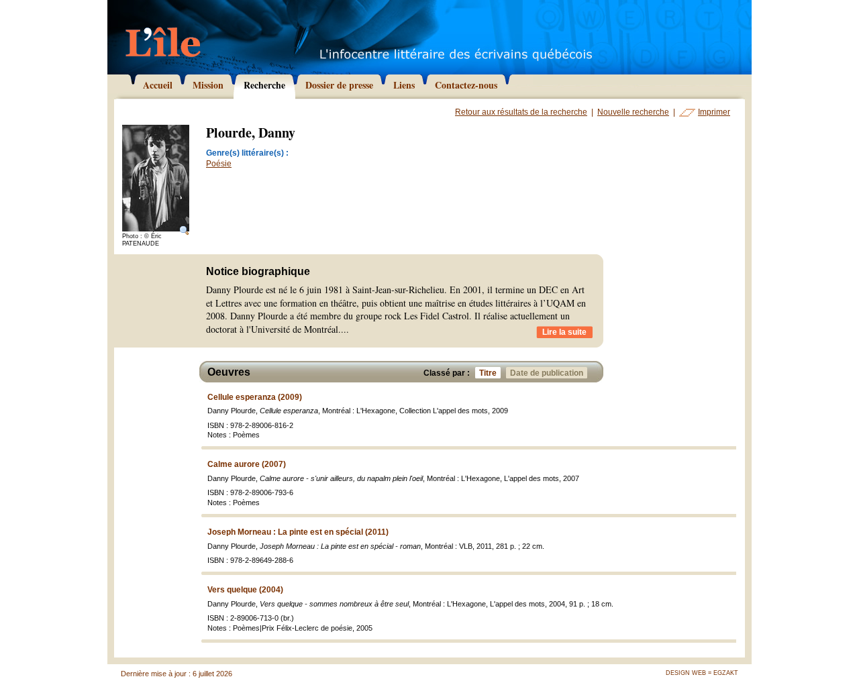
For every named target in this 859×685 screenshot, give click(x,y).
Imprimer (714, 112)
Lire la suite (564, 332)
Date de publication (546, 373)
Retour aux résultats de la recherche (521, 112)
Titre (488, 373)
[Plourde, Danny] (155, 179)
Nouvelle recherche (633, 112)
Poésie (219, 163)
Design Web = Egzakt (702, 673)
